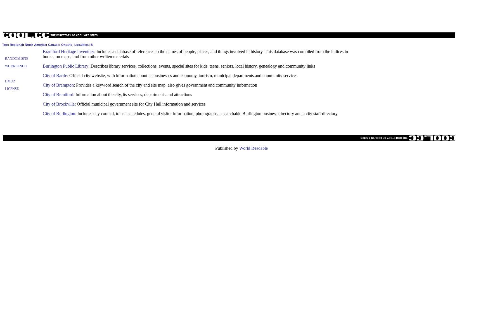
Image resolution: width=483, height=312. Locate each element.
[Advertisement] (241, 14)
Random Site (16, 59)
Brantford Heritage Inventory (68, 51)
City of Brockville (59, 104)
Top (5, 44)
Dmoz (10, 81)
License (12, 89)
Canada (53, 44)
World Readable (253, 148)
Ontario (66, 44)
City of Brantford (58, 94)
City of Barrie (55, 75)
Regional (16, 44)
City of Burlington (59, 113)
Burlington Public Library (65, 66)
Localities (81, 44)
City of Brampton (58, 85)
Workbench (16, 66)
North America (35, 44)
